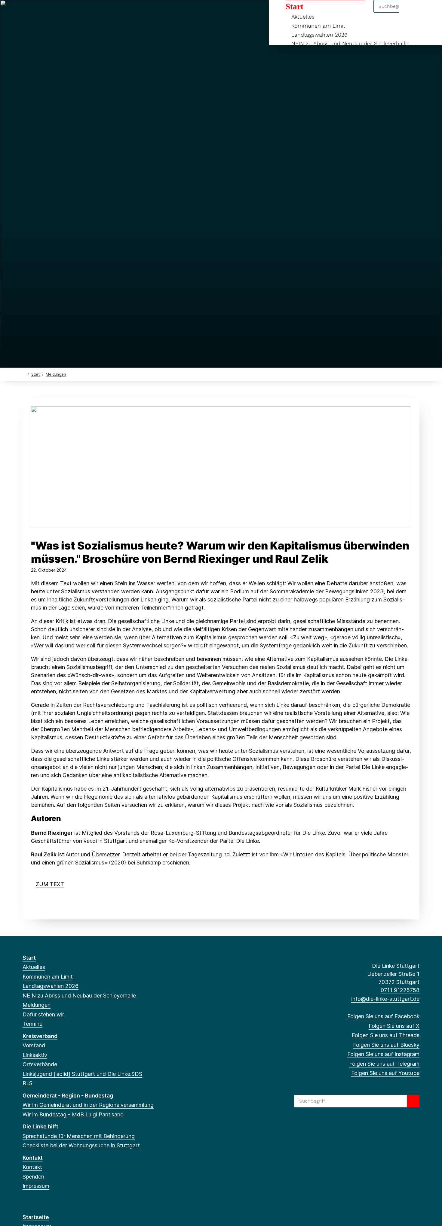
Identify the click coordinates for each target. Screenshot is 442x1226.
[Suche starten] (413, 1101)
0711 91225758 (400, 990)
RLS (27, 1083)
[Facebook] (26, 12)
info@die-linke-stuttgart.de (385, 999)
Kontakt (33, 1158)
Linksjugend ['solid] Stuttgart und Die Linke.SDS (82, 1074)
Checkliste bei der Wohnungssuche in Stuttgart (81, 1145)
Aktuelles (303, 17)
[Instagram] (65, 12)
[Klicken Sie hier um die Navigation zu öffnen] (429, 12)
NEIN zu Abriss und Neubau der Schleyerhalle (349, 43)
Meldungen (56, 374)
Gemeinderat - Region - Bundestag (68, 1095)
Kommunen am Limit (318, 26)
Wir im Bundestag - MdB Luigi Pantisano (73, 1114)
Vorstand (34, 1045)
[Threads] (45, 12)
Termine (32, 1024)
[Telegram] (75, 12)
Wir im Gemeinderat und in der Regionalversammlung (88, 1105)
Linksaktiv (35, 1055)
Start (294, 6)
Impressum (36, 1186)
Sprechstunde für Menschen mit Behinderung (79, 1136)
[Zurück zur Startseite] (24, 374)
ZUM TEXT (50, 884)
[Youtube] (85, 12)
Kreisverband (40, 1036)
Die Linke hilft (40, 1126)
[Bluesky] (55, 12)
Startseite (36, 1217)
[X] (35, 12)
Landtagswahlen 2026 (319, 35)
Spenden (33, 1176)
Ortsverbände (40, 1064)
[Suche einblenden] (412, 12)
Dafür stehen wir (43, 1014)
